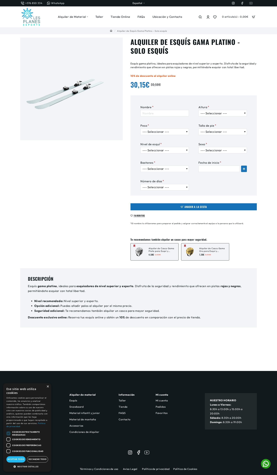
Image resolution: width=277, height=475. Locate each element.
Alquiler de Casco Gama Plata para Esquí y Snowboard (161, 250)
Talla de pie (206, 125)
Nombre (146, 107)
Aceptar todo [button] (16, 459)
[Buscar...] (200, 17)
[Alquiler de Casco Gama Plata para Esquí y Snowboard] (139, 252)
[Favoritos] (215, 17)
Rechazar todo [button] (37, 459)
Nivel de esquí (150, 144)
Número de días (151, 181)
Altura (202, 107)
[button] (193, 206)
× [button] (47, 386)
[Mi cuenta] (208, 17)
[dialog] (27, 427)
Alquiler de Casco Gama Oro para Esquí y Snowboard (212, 250)
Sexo (201, 144)
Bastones (146, 162)
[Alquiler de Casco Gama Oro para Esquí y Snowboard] (190, 252)
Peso (143, 125)
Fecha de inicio (208, 162)
